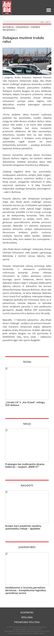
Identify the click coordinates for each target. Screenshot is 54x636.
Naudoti (27, 485)
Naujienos (22, 27)
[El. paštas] (33, 10)
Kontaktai (27, 612)
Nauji (27, 423)
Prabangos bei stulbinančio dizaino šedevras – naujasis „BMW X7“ (24, 465)
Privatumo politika (27, 622)
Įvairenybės (27, 547)
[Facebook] (38, 10)
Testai (27, 362)
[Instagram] (42, 10)
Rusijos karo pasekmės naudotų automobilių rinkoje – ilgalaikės (23, 527)
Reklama (27, 617)
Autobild (8, 27)
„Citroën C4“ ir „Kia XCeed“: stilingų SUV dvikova (25, 403)
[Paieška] (29, 10)
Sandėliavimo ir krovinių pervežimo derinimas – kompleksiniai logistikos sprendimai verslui (25, 590)
